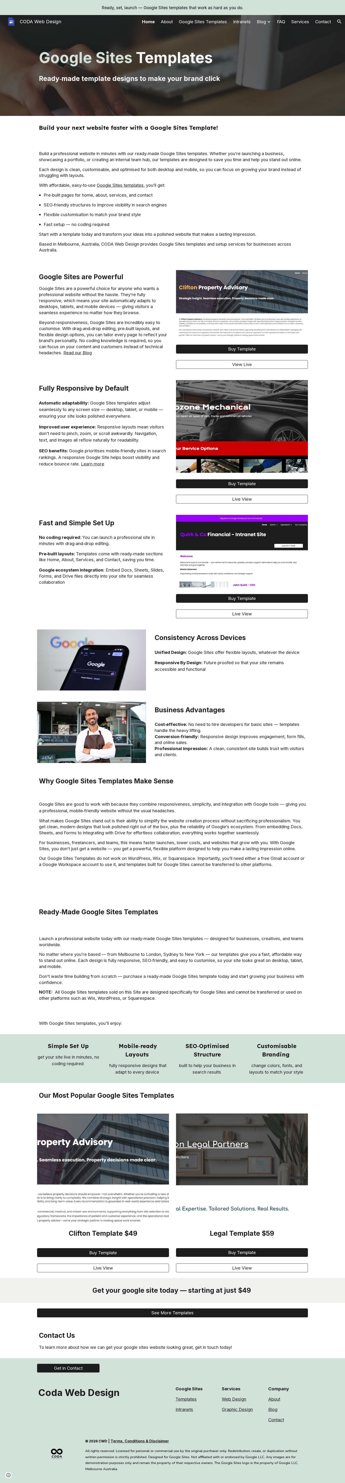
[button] (339, 21)
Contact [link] (323, 21)
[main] (172, 65)
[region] (172, 7)
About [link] (167, 21)
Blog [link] (261, 21)
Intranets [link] (242, 21)
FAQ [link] (281, 21)
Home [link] (148, 21)
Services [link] (300, 21)
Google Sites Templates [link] (203, 21)
